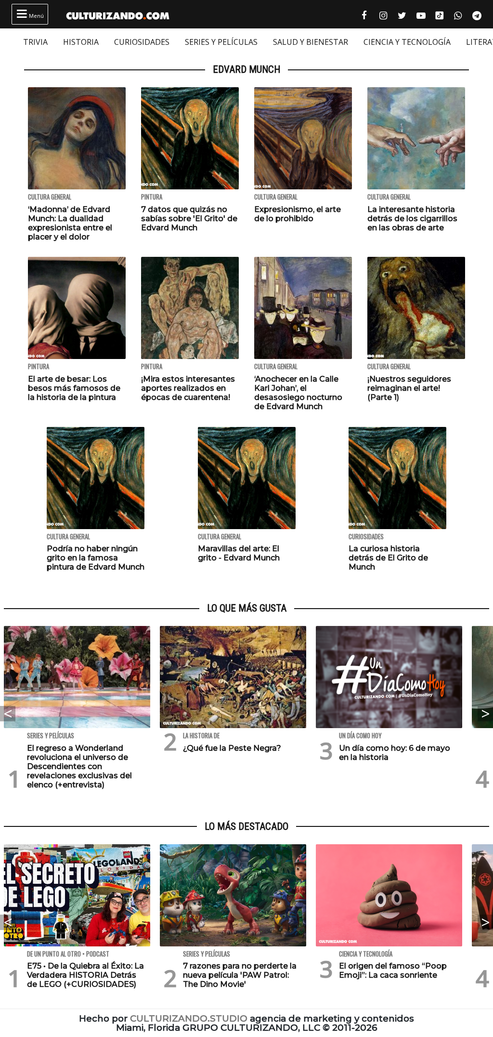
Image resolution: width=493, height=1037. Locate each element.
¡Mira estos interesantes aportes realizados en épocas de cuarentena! (188, 388)
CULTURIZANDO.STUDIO (188, 1018)
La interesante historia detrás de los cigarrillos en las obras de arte (412, 218)
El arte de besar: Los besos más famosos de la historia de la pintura (74, 388)
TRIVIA (35, 42)
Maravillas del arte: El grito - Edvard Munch (239, 553)
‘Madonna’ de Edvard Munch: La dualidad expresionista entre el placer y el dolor (70, 223)
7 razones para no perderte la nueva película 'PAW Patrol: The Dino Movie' (240, 975)
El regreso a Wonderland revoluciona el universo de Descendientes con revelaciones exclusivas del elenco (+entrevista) (79, 767)
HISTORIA (81, 42)
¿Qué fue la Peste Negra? (232, 748)
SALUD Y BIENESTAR (310, 42)
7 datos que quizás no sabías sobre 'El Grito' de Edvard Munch (189, 218)
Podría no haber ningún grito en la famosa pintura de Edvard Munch (95, 558)
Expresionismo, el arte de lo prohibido (297, 214)
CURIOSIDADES (141, 42)
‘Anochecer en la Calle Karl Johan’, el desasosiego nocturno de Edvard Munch (298, 393)
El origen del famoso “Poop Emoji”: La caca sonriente (393, 970)
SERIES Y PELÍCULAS (221, 42)
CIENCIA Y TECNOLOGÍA (407, 42)
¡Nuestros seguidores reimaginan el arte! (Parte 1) (409, 388)
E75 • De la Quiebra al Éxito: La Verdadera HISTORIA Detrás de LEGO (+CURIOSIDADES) (85, 975)
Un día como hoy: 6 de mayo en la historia (394, 753)
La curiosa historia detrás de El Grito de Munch (388, 558)
